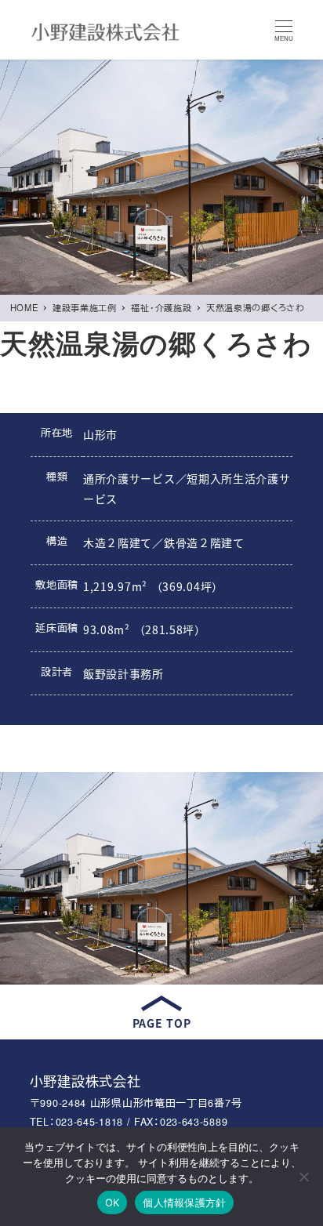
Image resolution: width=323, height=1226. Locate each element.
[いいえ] (303, 1176)
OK (112, 1202)
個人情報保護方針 (184, 1202)
